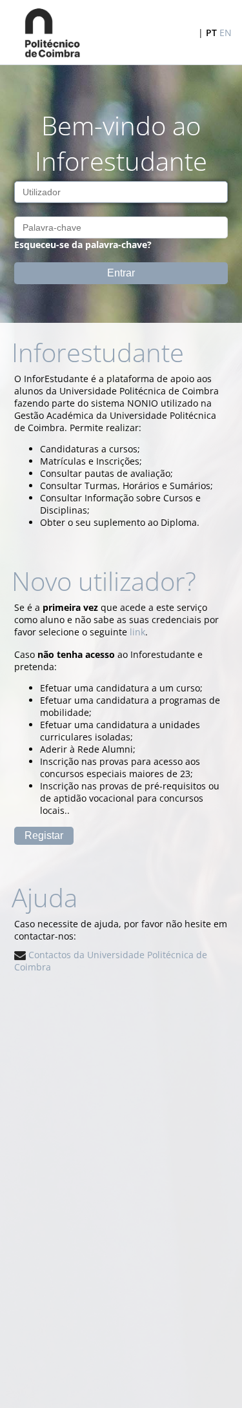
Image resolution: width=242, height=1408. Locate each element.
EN (225, 32)
